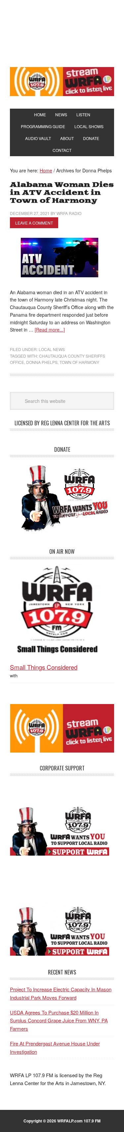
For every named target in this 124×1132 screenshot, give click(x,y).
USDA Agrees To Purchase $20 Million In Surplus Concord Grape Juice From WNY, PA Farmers (59, 1020)
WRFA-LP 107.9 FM (62, 32)
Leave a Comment (34, 223)
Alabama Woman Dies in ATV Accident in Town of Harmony (62, 193)
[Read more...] (50, 329)
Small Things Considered (43, 666)
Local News (52, 349)
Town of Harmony (79, 362)
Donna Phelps (42, 362)
